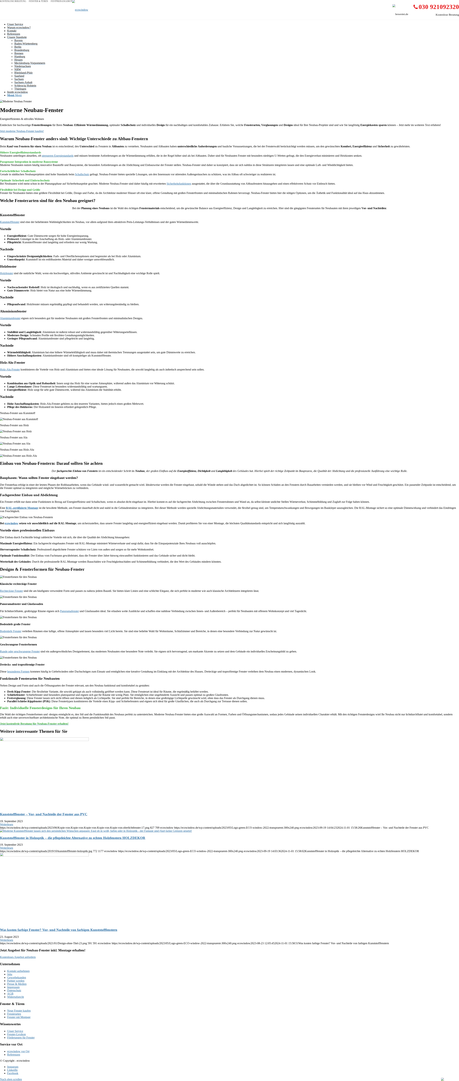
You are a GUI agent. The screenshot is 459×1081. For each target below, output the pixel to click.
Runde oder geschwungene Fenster (20, 651)
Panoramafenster (69, 611)
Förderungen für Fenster (21, 1037)
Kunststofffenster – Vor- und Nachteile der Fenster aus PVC (43, 814)
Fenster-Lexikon (16, 1034)
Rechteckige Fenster (11, 590)
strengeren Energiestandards (58, 155)
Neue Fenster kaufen (19, 1010)
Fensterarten (14, 1013)
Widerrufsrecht (15, 996)
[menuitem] (233, 24)
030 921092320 (439, 6)
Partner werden (15, 980)
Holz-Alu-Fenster (10, 369)
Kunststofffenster (9, 222)
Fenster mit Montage (18, 1017)
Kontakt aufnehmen (18, 971)
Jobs (9, 974)
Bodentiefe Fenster (10, 631)
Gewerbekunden (16, 977)
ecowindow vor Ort (18, 1051)
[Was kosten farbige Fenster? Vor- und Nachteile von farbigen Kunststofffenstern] (44, 855)
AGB (10, 993)
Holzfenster (6, 273)
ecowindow (11, 523)
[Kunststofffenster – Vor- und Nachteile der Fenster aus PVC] (44, 740)
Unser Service (15, 1031)
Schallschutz (82, 174)
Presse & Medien (17, 983)
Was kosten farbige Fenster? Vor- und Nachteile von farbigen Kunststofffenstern (58, 930)
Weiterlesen (6, 824)
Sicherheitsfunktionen (179, 183)
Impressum (13, 987)
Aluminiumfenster (10, 318)
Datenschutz (14, 990)
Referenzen (13, 1054)
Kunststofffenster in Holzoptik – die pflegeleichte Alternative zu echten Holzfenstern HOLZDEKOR (72, 838)
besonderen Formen (18, 671)
